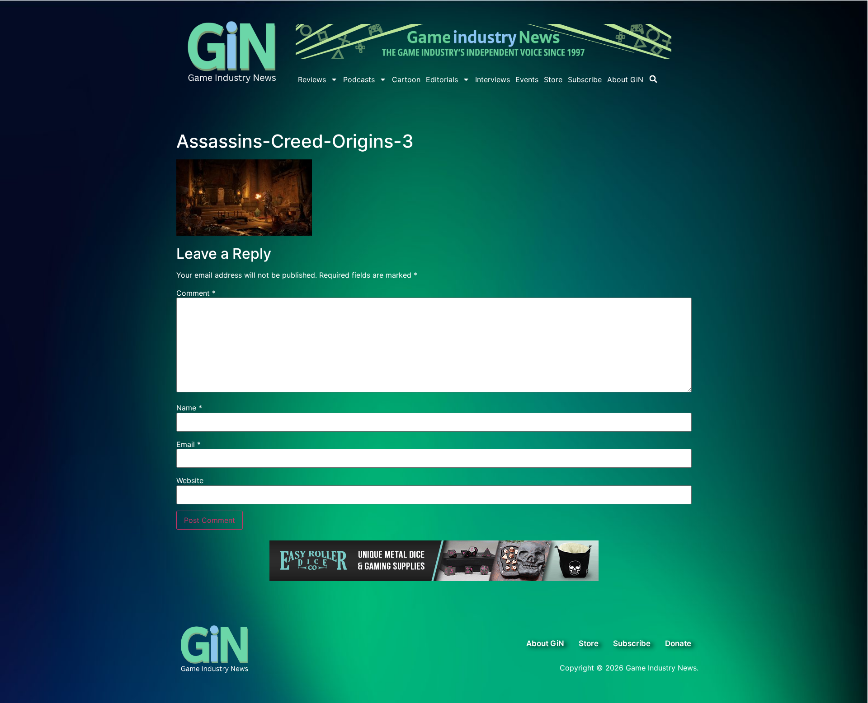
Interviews (492, 79)
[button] (653, 79)
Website (189, 480)
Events (526, 79)
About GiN (625, 79)
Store (553, 79)
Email (188, 444)
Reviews (312, 79)
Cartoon (406, 79)
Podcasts (359, 79)
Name (189, 407)
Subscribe (585, 79)
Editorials (442, 79)
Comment (196, 293)
